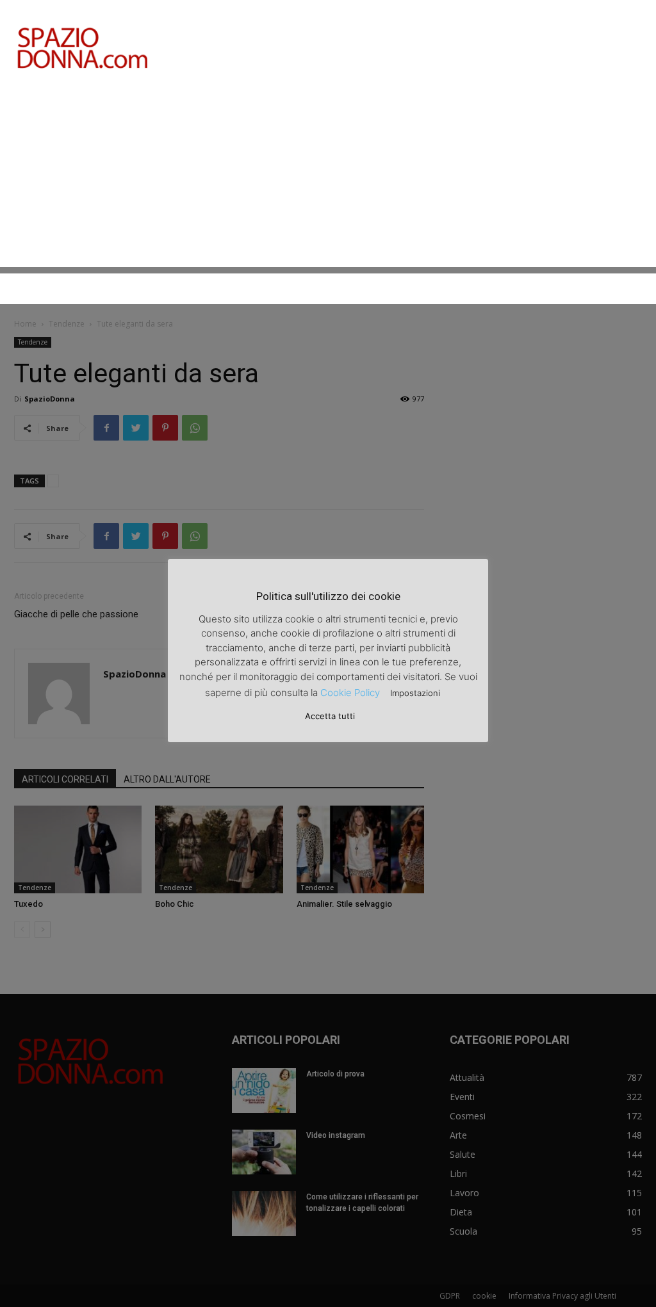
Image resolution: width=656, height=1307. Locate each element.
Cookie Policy (350, 692)
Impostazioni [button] (415, 693)
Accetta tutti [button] (330, 716)
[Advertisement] (328, 177)
